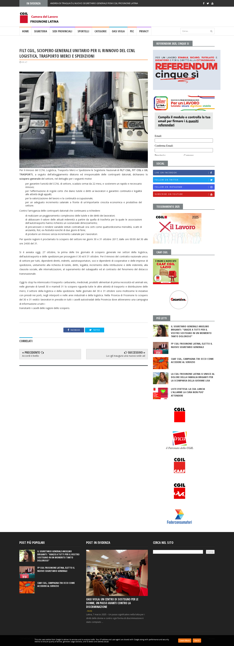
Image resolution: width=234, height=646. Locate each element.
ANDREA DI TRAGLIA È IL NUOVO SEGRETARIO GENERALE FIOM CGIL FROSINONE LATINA (94, 3)
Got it (196, 640)
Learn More (185, 640)
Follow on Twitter (166, 180)
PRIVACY (144, 31)
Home (25, 31)
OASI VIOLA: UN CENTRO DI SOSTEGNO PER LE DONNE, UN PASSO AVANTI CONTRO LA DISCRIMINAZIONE (112, 603)
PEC (132, 31)
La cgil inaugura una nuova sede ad (125, 355)
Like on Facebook (166, 172)
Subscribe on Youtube (169, 194)
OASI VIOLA (118, 31)
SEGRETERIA (40, 31)
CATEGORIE (101, 31)
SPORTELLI (83, 31)
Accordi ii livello (30, 355)
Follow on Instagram (168, 187)
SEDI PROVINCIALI (62, 31)
